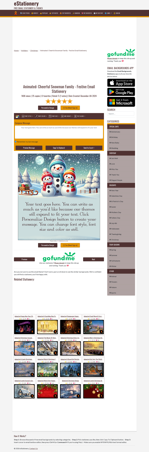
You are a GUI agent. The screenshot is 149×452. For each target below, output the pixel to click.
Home (16, 50)
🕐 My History (98, 13)
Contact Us (33, 448)
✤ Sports (112, 293)
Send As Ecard (88, 148)
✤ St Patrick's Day (116, 201)
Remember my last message (27, 142)
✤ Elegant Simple (115, 180)
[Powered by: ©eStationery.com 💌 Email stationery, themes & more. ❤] (59, 177)
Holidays (24, 50)
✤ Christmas (114, 240)
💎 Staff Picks (25, 13)
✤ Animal (112, 276)
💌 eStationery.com (62, 241)
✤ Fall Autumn (114, 261)
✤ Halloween (114, 229)
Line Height (67, 116)
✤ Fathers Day (114, 218)
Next (93, 259)
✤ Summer (113, 255)
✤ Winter (112, 266)
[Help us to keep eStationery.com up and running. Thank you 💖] (59, 257)
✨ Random (76, 13)
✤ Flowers (113, 282)
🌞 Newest (34, 13)
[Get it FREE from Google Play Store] (121, 92)
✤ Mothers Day (115, 212)
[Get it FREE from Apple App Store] (121, 82)
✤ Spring (112, 250)
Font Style (28, 116)
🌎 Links (107, 13)
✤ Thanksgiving (115, 234)
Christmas (34, 50)
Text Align (80, 116)
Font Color (42, 116)
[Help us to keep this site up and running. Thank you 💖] (121, 53)
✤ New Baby (114, 143)
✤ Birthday (113, 137)
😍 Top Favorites (65, 13)
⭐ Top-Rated (53, 13)
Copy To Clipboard (59, 148)
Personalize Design (47, 107)
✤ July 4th (113, 223)
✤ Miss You (113, 169)
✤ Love (112, 164)
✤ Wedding (113, 148)
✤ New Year (113, 190)
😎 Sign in (117, 13)
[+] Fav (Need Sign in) (70, 107)
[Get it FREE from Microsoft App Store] (121, 101)
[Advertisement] (95, 5)
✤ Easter (112, 207)
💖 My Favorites (86, 13)
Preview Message (29, 148)
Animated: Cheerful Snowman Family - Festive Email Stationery (63, 50)
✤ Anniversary (114, 132)
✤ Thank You (114, 175)
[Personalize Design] (17, 116)
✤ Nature (112, 287)
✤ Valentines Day (115, 196)
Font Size (54, 116)
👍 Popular (44, 13)
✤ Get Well (113, 158)
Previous (24, 259)
